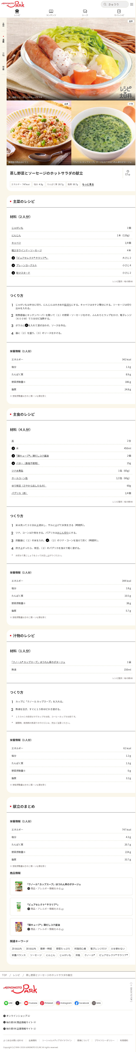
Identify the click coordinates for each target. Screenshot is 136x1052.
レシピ (16, 975)
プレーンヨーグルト (26, 265)
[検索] (105, 4)
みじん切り (63, 532)
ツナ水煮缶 (17, 470)
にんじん (16, 235)
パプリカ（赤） (20, 493)
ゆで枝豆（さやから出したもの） (29, 485)
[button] (115, 4)
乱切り (67, 304)
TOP (4, 975)
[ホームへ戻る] (12, 4)
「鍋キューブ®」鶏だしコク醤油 (32, 455)
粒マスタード (23, 272)
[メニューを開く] (132, 4)
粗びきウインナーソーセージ (27, 250)
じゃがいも (17, 227)
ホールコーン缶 (20, 478)
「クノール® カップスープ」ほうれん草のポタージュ (38, 662)
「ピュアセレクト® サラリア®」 (32, 257)
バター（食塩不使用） (27, 463)
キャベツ (16, 242)
